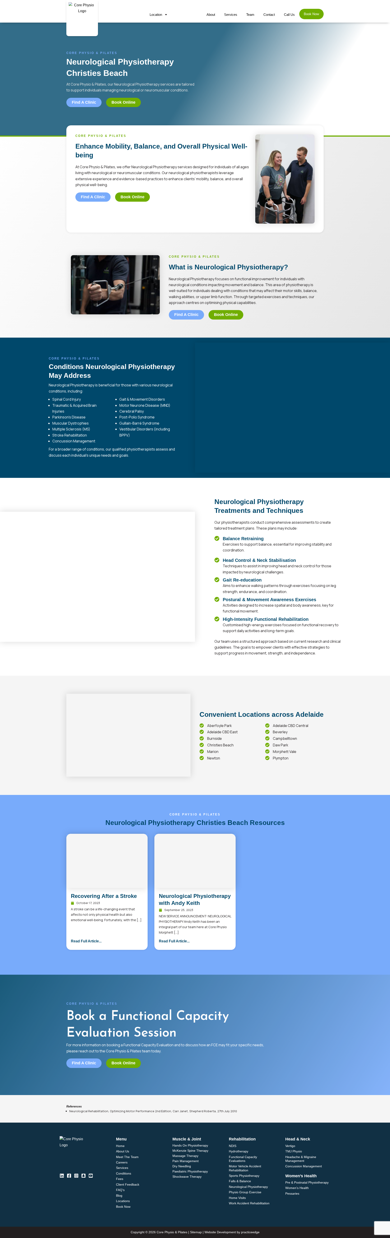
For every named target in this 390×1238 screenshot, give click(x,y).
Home (120, 1146)
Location (156, 14)
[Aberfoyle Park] (202, 725)
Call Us (289, 14)
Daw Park (280, 745)
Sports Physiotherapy (244, 1175)
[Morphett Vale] (267, 751)
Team (250, 14)
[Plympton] (267, 758)
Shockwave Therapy (187, 1176)
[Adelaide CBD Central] (267, 725)
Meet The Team (127, 1157)
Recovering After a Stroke (104, 896)
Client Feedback (127, 1184)
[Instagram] (76, 1175)
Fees (119, 1179)
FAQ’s (120, 1190)
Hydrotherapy (238, 1151)
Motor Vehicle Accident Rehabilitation (245, 1168)
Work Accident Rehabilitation (249, 1203)
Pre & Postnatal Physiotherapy (307, 1182)
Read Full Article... (86, 941)
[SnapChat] (83, 1175)
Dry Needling (181, 1166)
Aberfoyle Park (219, 725)
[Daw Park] (267, 745)
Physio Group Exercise (245, 1192)
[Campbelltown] (267, 738)
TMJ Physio (293, 1151)
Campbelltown (285, 738)
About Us (122, 1151)
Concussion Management (303, 1166)
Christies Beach (220, 745)
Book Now (311, 14)
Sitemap (196, 1232)
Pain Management (185, 1161)
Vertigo (290, 1146)
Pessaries (292, 1193)
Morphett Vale (284, 751)
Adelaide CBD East (222, 731)
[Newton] (202, 758)
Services (230, 14)
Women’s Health (297, 1188)
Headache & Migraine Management (300, 1159)
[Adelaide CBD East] (202, 732)
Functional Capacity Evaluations (243, 1159)
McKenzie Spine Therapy (190, 1150)
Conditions (123, 1173)
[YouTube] (90, 1175)
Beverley (280, 731)
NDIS (232, 1146)
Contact (269, 14)
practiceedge (250, 1232)
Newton (213, 758)
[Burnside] (202, 738)
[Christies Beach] (202, 745)
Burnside (214, 738)
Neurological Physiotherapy (248, 1187)
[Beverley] (267, 732)
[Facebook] (69, 1175)
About (211, 14)
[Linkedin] (62, 1175)
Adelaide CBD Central (290, 725)
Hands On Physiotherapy (190, 1145)
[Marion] (202, 751)
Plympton (280, 758)
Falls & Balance (240, 1181)
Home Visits (237, 1198)
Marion (212, 751)
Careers (122, 1162)
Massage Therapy (185, 1156)
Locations (123, 1201)
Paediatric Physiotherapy (190, 1171)
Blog (119, 1195)
